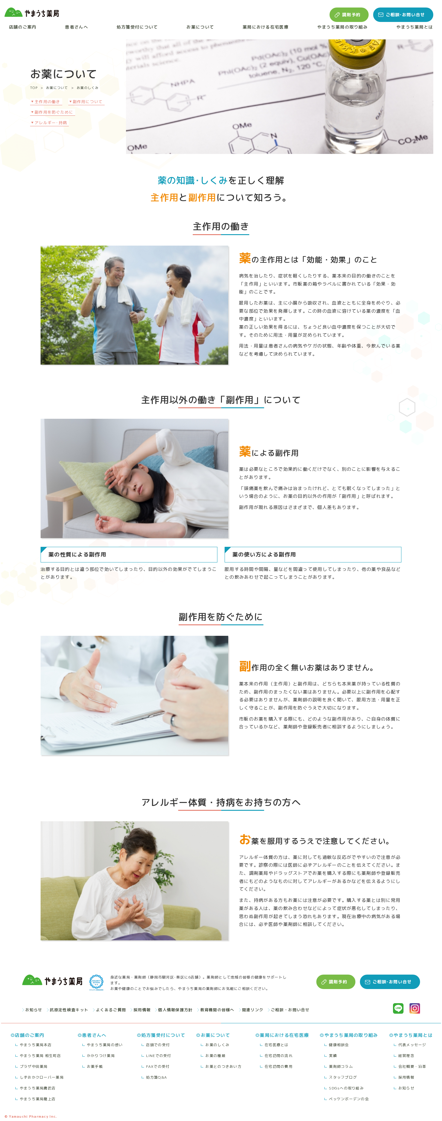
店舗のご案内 (23, 27)
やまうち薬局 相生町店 (40, 1055)
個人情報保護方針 (175, 1009)
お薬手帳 (95, 1066)
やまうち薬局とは (414, 27)
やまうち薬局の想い (105, 1044)
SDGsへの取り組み (346, 1088)
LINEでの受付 (158, 1055)
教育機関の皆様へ (217, 1009)
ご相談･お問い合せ (405, 14)
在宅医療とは (277, 1044)
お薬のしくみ (88, 87)
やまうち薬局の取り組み (342, 27)
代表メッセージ (412, 1044)
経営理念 (406, 1055)
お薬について (200, 27)
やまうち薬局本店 (36, 1044)
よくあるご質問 (111, 1009)
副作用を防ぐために (54, 112)
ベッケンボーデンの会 (349, 1098)
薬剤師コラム (341, 1066)
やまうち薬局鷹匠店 (38, 1088)
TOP (34, 87)
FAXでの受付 (158, 1066)
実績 (333, 1055)
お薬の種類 (215, 1055)
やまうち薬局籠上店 (38, 1098)
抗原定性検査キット (69, 1009)
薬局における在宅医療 (266, 27)
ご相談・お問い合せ (290, 1009)
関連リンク (252, 1009)
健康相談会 (339, 1044)
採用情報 (142, 1009)
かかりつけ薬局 (101, 1055)
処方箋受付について (137, 27)
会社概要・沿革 (412, 1066)
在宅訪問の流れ (279, 1055)
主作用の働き (47, 101)
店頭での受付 (158, 1044)
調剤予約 (351, 14)
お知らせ (33, 1009)
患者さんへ (76, 27)
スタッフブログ (343, 1077)
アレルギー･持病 (51, 122)
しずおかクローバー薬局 (42, 1077)
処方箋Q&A (156, 1077)
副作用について (88, 101)
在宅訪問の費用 (279, 1066)
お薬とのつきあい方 (223, 1066)
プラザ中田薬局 (34, 1066)
